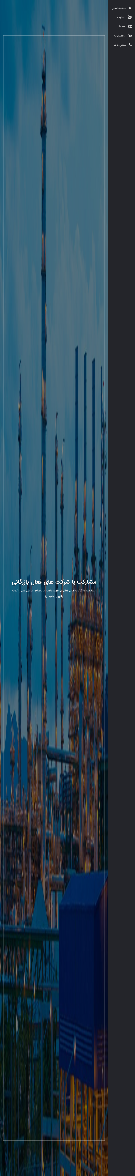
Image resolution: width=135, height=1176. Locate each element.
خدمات (121, 26)
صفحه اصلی (118, 8)
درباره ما (121, 17)
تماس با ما (120, 45)
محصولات (120, 36)
